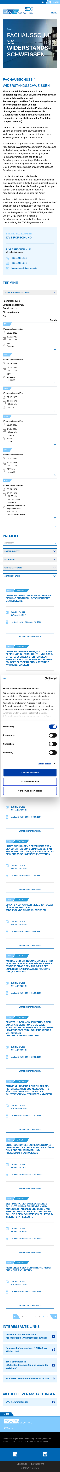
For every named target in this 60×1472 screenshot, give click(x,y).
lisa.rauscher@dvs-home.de (23, 268)
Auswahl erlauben (30, 781)
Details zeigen (44, 764)
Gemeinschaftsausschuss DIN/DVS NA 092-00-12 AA (26, 1350)
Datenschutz (37, 1464)
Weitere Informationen (30, 636)
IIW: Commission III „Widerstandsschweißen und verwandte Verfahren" (27, 1365)
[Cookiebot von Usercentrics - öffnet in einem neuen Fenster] (44, 679)
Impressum (21, 1464)
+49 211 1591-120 (18, 258)
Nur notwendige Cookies (30, 791)
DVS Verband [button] (9, 1428)
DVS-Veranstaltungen (17, 1402)
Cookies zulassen (30, 772)
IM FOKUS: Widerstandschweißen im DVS (28, 1378)
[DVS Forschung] (18, 10)
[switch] (53, 735)
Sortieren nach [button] (12, 576)
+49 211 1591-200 (18, 263)
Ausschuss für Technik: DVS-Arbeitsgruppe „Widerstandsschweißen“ (27, 1336)
